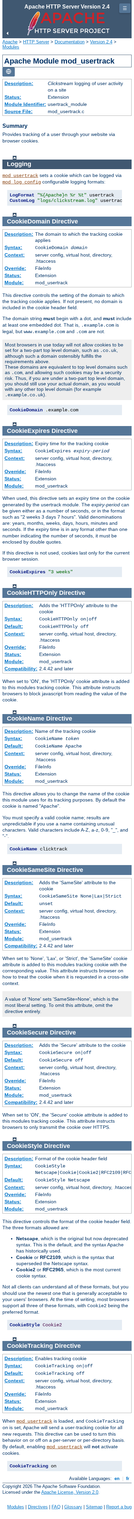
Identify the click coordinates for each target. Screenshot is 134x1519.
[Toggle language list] (8, 72)
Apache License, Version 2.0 (69, 1492)
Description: (18, 83)
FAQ (56, 1506)
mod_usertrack (20, 175)
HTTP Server (36, 41)
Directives (38, 1506)
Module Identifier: (25, 104)
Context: (14, 255)
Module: (14, 282)
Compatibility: (20, 668)
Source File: (18, 111)
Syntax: (13, 247)
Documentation (70, 41)
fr (128, 1478)
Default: (13, 626)
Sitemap (94, 1506)
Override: (15, 268)
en (117, 1478)
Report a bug (119, 1506)
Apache (10, 41)
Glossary (73, 1506)
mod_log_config (21, 182)
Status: (12, 97)
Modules (10, 47)
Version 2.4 (101, 41)
